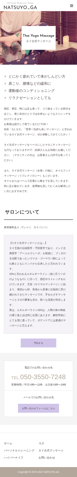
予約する (38, 343)
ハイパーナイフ (13, 457)
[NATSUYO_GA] (20, 5)
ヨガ (41, 443)
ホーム (8, 443)
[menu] (71, 5)
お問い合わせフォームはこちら (38, 408)
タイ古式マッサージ (50, 450)
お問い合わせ (46, 457)
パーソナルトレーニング (19, 450)
